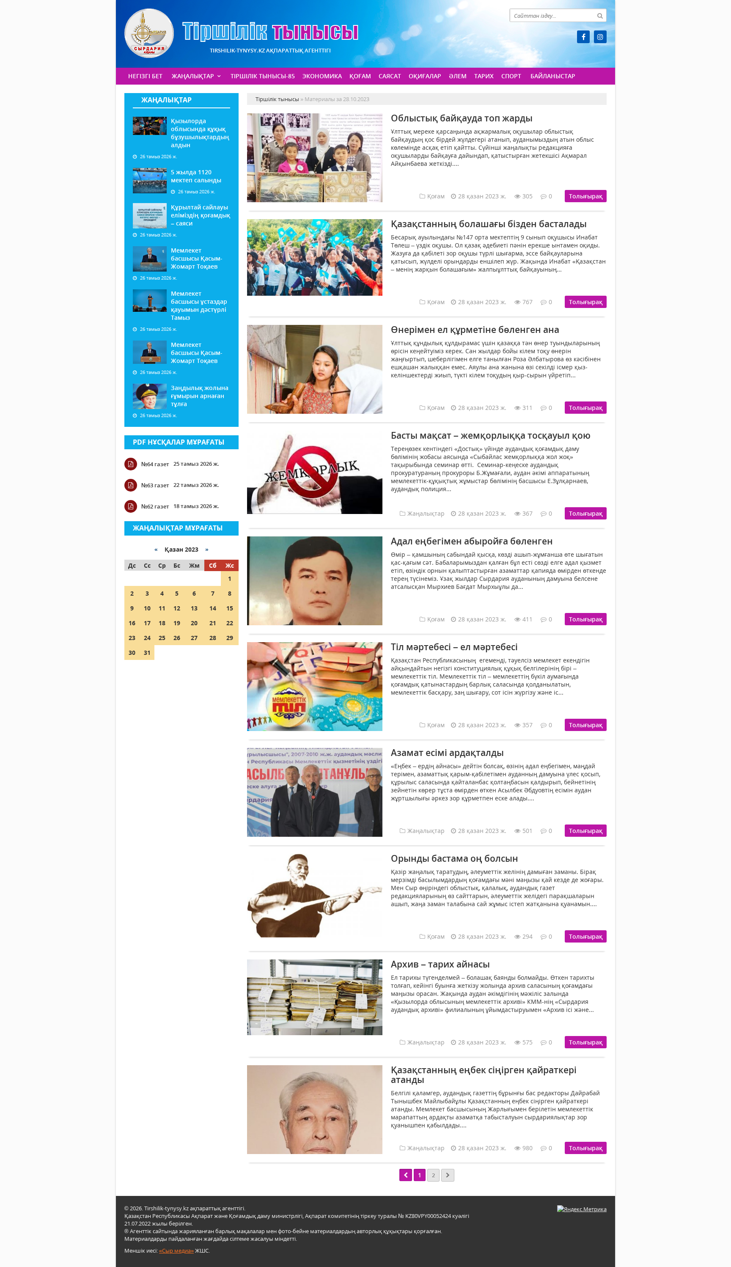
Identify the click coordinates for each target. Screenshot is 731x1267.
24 (147, 638)
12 (176, 608)
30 (132, 653)
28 (212, 638)
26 (176, 638)
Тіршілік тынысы (241, 33)
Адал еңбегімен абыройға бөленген (472, 541)
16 (132, 623)
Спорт (511, 76)
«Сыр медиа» (176, 1250)
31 (147, 653)
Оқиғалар (425, 76)
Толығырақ (585, 196)
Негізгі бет (145, 76)
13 (194, 608)
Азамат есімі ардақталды (447, 753)
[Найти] (600, 15)
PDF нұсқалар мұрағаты (179, 442)
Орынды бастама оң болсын (454, 858)
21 (212, 623)
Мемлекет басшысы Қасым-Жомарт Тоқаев (197, 258)
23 (132, 638)
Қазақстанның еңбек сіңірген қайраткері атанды (484, 1075)
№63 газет (155, 485)
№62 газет (155, 506)
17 (147, 623)
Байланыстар (552, 76)
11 (162, 608)
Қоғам (360, 76)
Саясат (390, 76)
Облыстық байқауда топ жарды (462, 118)
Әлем (458, 76)
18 (162, 623)
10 (147, 608)
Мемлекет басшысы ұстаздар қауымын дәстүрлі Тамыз (199, 305)
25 (162, 638)
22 (229, 623)
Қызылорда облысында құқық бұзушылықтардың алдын (200, 133)
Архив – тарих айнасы (440, 964)
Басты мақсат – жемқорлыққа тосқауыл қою (491, 435)
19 (176, 623)
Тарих (484, 76)
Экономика (322, 76)
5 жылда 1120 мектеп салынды (196, 176)
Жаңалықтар (193, 76)
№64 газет (155, 464)
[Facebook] (583, 36)
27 (194, 638)
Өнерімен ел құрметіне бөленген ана (475, 329)
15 (229, 608)
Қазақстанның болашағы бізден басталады (489, 224)
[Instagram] (600, 36)
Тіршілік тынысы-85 (263, 76)
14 (212, 608)
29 (229, 638)
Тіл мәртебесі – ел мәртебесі (454, 647)
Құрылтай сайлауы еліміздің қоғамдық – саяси (200, 215)
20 (194, 623)
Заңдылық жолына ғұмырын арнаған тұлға (199, 396)
